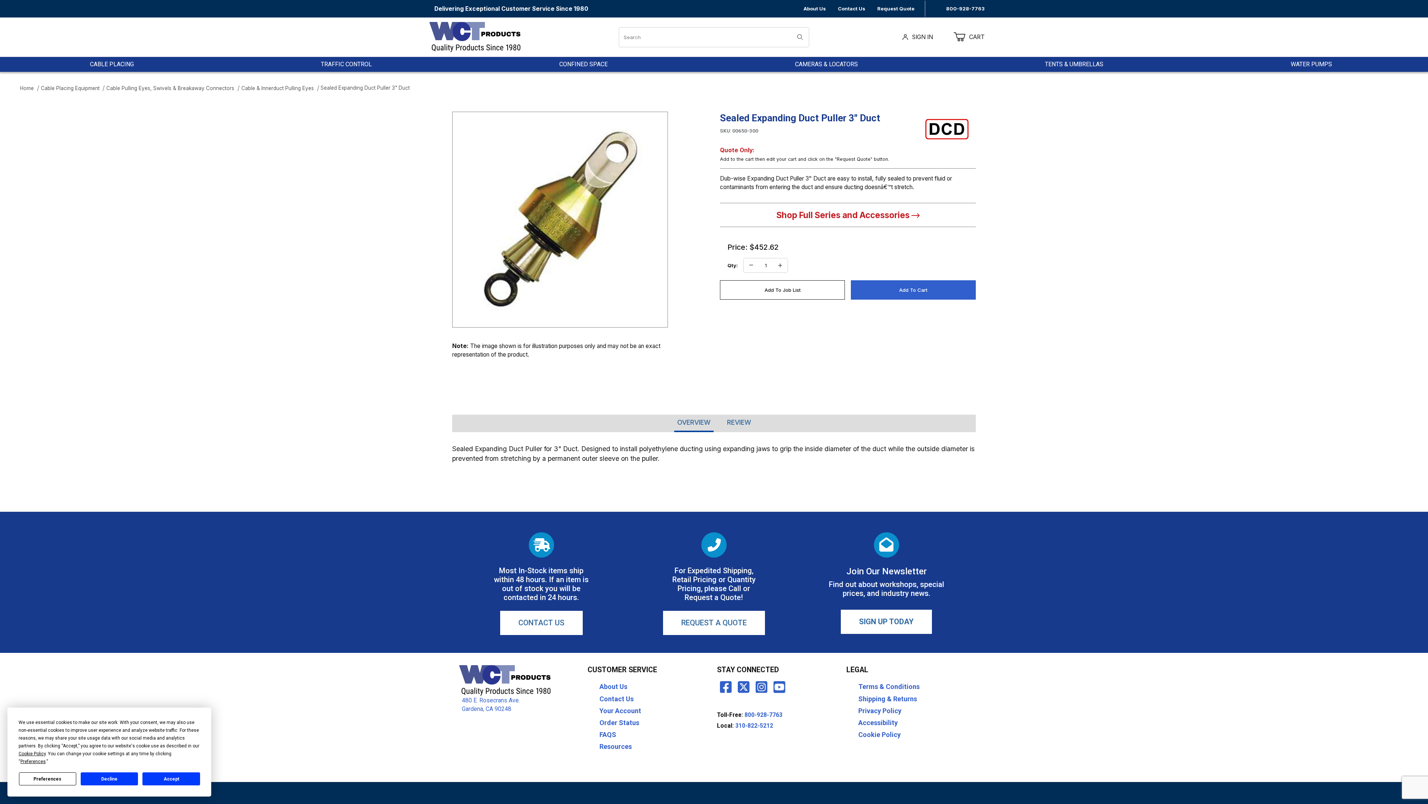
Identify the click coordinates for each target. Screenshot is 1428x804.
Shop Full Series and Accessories (843, 215)
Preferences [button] (33, 761)
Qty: (732, 265)
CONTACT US (541, 622)
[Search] (800, 37)
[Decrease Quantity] (751, 265)
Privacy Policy (879, 711)
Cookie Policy (879, 734)
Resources (615, 746)
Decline (109, 779)
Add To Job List (783, 290)
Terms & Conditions (889, 686)
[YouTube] (779, 686)
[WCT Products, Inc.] (474, 36)
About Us (815, 9)
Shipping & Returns (887, 699)
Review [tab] (739, 422)
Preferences (47, 779)
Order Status (619, 723)
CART (981, 37)
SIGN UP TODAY (886, 621)
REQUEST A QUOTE (714, 622)
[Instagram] (762, 686)
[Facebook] (726, 686)
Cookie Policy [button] (32, 753)
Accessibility (878, 723)
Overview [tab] (694, 422)
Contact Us (851, 9)
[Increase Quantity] (780, 265)
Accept (171, 779)
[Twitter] (744, 686)
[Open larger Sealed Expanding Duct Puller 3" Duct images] (560, 220)
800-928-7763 (965, 9)
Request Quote (895, 9)
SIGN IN (922, 37)
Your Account (620, 711)
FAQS (607, 734)
